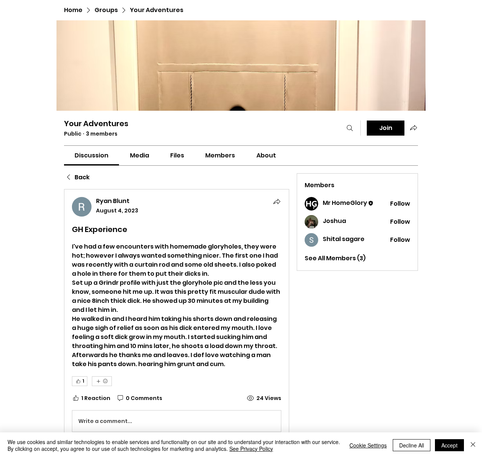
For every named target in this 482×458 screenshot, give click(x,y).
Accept (449, 445)
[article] (176, 316)
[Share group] (413, 127)
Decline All (411, 445)
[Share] (276, 201)
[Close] (472, 445)
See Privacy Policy (251, 448)
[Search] (349, 128)
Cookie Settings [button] (368, 445)
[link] (91, 155)
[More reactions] (102, 381)
